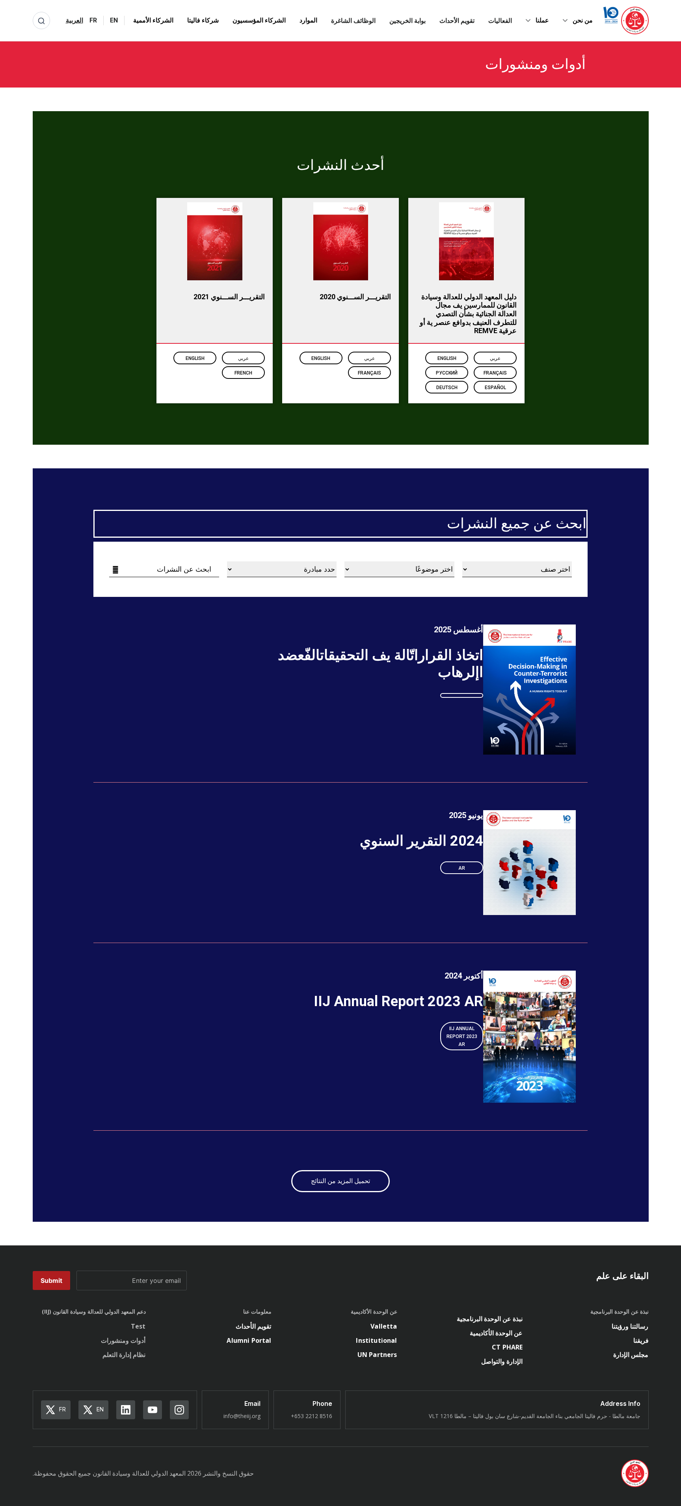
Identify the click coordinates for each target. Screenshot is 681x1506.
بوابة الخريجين (407, 20)
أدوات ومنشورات (123, 1340)
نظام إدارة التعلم (123, 1354)
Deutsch (447, 387)
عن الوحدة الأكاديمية (496, 1333)
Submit (52, 1280)
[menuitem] (114, 20)
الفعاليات (500, 20)
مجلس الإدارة (630, 1354)
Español (495, 387)
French (243, 373)
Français (495, 373)
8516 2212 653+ (311, 1416)
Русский (447, 373)
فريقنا (641, 1340)
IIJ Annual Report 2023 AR (462, 1036)
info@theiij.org (241, 1416)
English (446, 358)
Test (138, 1326)
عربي (495, 358)
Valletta (383, 1326)
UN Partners (377, 1354)
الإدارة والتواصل (502, 1361)
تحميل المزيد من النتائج (340, 1181)
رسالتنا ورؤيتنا (630, 1326)
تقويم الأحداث (456, 20)
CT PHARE (507, 1347)
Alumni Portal (249, 1340)
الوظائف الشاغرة (353, 20)
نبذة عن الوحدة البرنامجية (490, 1318)
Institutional (376, 1340)
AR (461, 868)
